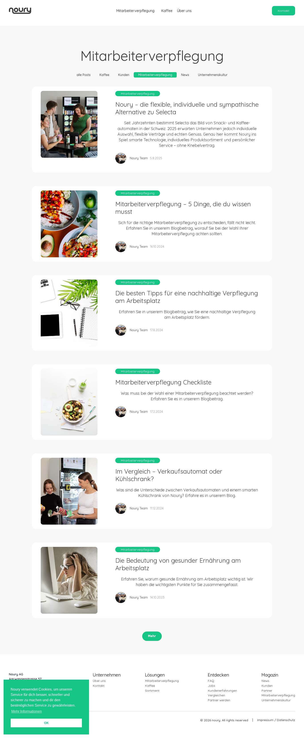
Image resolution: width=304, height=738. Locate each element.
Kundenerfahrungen (222, 690)
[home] (20, 11)
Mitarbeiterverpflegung (135, 10)
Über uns (184, 10)
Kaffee (166, 10)
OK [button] (46, 723)
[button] (134, 10)
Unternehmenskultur (212, 75)
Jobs (211, 685)
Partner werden (219, 700)
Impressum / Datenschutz (276, 720)
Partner (266, 690)
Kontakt (283, 11)
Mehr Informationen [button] (26, 711)
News (185, 75)
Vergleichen (216, 695)
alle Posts (84, 75)
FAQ (211, 681)
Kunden (123, 75)
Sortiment (152, 690)
